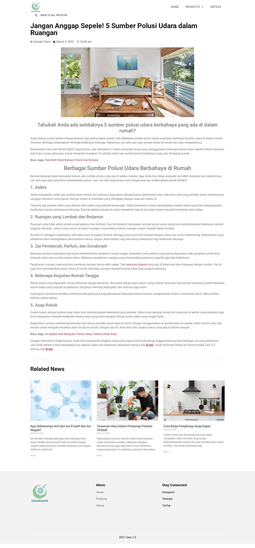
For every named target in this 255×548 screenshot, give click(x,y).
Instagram (168, 492)
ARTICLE (215, 7)
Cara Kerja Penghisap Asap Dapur (186, 426)
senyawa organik (136, 264)
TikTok (166, 505)
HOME (175, 7)
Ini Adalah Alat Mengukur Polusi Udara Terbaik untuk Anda (81, 334)
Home (100, 492)
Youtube (167, 498)
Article (100, 505)
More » (33, 455)
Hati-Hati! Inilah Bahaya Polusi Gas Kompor (71, 160)
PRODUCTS (193, 7)
